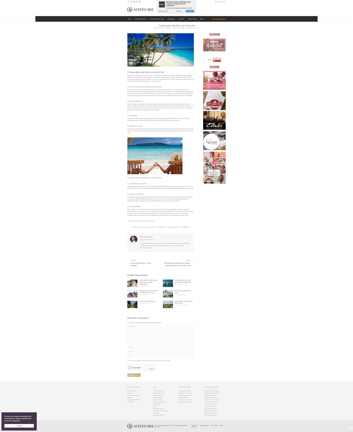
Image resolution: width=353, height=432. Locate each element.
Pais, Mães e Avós (158, 408)
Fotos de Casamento (210, 408)
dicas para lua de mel (147, 221)
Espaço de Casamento (211, 397)
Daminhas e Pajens (158, 415)
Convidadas (156, 413)
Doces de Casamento (211, 415)
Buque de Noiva (157, 397)
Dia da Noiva (157, 404)
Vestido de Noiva (158, 391)
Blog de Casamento (182, 425)
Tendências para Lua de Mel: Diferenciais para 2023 (148, 291)
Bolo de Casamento (210, 413)
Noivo (154, 406)
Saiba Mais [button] (16, 421)
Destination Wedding (185, 395)
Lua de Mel (152, 227)
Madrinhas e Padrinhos (160, 411)
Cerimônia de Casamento (212, 393)
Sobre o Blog (131, 391)
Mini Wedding (183, 397)
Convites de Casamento (211, 402)
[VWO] (166, 11)
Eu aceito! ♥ (190, 11)
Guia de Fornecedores (219, 19)
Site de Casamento (210, 404)
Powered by (161, 11)
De (161, 227)
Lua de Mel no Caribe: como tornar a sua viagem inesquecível (148, 282)
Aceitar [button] (19, 425)
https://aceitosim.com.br (146, 239)
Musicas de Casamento (211, 399)
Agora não (179, 11)
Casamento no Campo (185, 393)
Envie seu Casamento (133, 395)
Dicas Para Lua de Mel (143, 227)
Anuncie (129, 397)
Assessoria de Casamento (212, 391)
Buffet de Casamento (211, 395)
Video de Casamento (211, 411)
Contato (129, 393)
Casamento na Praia (184, 391)
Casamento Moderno (185, 402)
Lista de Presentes (210, 406)
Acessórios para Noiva (159, 402)
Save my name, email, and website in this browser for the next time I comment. (149, 360)
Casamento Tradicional (185, 399)
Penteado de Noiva (158, 393)
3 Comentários (185, 227)
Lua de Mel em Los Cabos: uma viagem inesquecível (183, 281)
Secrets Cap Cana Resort (147, 301)
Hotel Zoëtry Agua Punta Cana (183, 291)
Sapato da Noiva (158, 399)
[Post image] (132, 283)
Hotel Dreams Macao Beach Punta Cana (184, 302)
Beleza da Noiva (158, 395)
